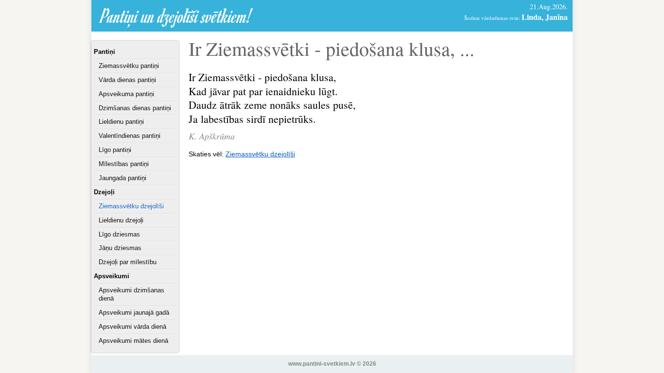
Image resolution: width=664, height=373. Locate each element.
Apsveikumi (111, 276)
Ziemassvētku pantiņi (129, 65)
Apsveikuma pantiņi (126, 94)
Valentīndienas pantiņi (129, 135)
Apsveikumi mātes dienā (133, 340)
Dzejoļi (104, 192)
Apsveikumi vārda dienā (132, 326)
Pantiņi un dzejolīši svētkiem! (176, 16)
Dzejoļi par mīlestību (128, 262)
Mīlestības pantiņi (124, 164)
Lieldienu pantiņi (121, 121)
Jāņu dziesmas (120, 248)
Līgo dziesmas (119, 234)
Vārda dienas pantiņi (127, 80)
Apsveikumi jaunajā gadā (134, 312)
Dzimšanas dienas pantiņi (135, 108)
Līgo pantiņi (115, 149)
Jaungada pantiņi (122, 178)
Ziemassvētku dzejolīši (131, 206)
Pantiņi (104, 51)
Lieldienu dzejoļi (121, 220)
